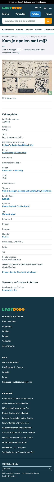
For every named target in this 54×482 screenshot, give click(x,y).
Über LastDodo (9, 321)
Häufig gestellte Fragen (12, 367)
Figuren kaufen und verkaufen (15, 423)
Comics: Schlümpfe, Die (29, 191)
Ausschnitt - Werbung (10, 53)
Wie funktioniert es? (10, 362)
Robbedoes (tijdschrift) (22, 145)
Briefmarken (8, 29)
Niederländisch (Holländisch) (15, 206)
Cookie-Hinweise (9, 476)
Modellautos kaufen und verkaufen (17, 437)
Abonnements (8, 346)
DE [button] (36, 8)
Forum (49, 14)
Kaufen (5, 14)
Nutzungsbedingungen (11, 473)
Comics (19, 29)
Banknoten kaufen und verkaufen (16, 428)
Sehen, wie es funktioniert (35, 2)
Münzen (29, 29)
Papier (5, 237)
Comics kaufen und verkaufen (15, 403)
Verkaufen (20, 14)
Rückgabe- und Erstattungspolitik (17, 382)
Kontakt (5, 372)
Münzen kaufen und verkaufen (15, 408)
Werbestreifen (9, 214)
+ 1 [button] (18, 50)
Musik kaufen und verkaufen (14, 442)
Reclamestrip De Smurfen (35, 50)
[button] (45, 7)
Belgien (5, 198)
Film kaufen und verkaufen (13, 447)
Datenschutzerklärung (30, 473)
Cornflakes (46, 191)
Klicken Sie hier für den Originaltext (19, 272)
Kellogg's (12, 50)
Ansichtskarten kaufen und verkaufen (18, 432)
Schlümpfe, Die (9, 290)
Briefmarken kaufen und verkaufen (17, 398)
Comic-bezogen (9, 191)
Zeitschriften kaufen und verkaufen (17, 418)
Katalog (35, 14)
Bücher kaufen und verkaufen (15, 413)
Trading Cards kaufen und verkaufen (18, 452)
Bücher (38, 29)
